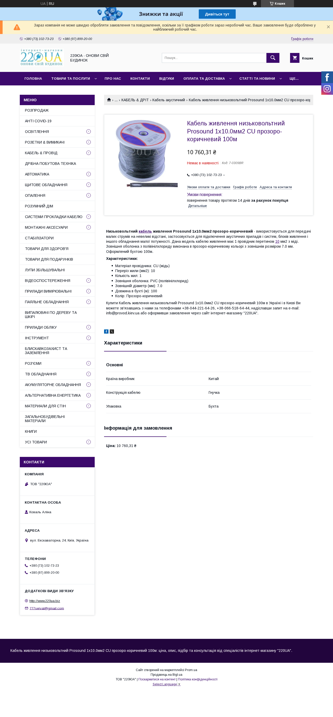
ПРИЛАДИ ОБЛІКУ (41, 327)
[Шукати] (272, 58)
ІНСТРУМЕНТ (37, 338)
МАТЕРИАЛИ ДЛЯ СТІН (45, 406)
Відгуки (166, 78)
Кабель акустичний (168, 100)
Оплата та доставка (204, 78)
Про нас (113, 78)
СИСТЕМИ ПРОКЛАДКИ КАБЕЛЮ (53, 217)
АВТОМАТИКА (37, 174)
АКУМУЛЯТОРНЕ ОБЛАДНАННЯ (53, 385)
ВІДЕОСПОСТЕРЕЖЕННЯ (47, 281)
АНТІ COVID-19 (38, 121)
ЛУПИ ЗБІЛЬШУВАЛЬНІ (45, 270)
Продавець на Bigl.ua (166, 675)
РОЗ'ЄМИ (33, 363)
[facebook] (106, 332)
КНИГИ (31, 431)
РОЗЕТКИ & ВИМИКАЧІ (45, 142)
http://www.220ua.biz (44, 601)
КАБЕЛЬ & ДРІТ (135, 100)
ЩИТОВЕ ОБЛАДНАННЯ (46, 185)
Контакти (140, 78)
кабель (145, 231)
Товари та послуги (70, 78)
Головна (33, 78)
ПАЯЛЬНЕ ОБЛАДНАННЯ (47, 302)
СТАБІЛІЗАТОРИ (39, 238)
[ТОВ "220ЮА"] (42, 65)
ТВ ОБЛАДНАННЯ (40, 374)
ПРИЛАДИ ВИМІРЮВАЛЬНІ (48, 291)
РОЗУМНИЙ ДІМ (39, 206)
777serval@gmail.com (47, 608)
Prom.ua (191, 670)
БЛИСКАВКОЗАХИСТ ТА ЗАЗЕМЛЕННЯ (46, 351)
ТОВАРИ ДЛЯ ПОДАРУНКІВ (49, 259)
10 (277, 241)
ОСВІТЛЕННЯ (37, 132)
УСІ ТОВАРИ (36, 442)
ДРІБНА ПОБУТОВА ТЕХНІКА (50, 163)
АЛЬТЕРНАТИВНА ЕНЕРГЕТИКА (53, 395)
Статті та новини (257, 78)
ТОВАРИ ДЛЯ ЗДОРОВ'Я (46, 249)
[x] (112, 332)
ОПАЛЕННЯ (35, 195)
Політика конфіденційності (197, 679)
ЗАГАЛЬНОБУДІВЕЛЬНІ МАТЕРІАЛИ (45, 419)
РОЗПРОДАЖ (37, 110)
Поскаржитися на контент (157, 679)
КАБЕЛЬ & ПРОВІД (41, 153)
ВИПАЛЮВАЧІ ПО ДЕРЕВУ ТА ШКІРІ (51, 314)
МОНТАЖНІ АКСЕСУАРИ (46, 227)
